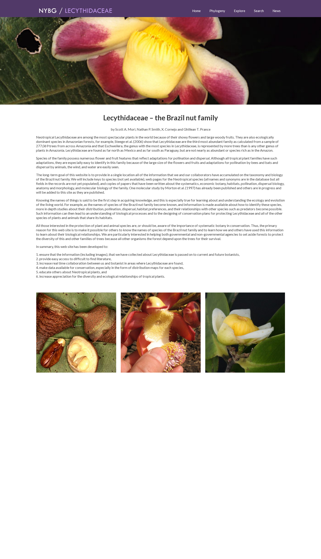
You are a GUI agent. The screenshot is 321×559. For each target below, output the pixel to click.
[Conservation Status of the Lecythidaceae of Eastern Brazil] (245, 333)
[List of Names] (76, 333)
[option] (76, 333)
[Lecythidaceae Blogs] (161, 333)
